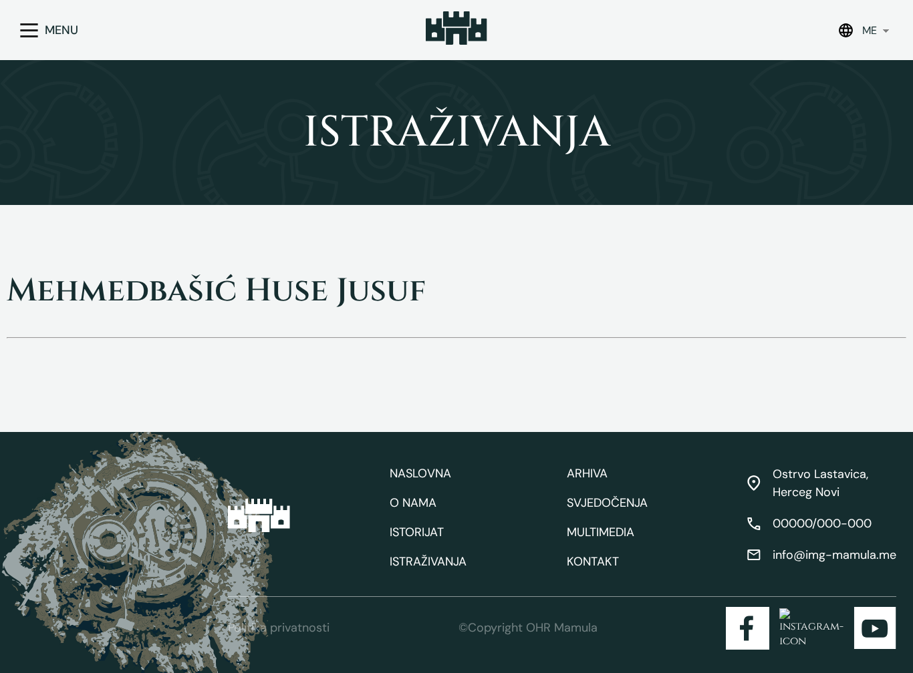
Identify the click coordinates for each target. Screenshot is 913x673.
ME (869, 30)
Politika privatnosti (279, 628)
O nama (413, 503)
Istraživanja (428, 561)
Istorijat (417, 532)
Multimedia (600, 532)
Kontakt (593, 561)
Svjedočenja (607, 503)
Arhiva (587, 473)
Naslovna (420, 473)
